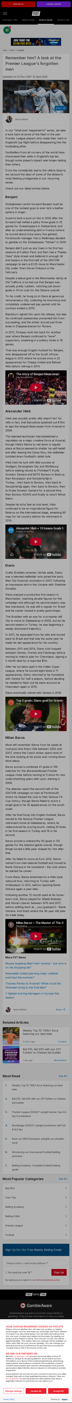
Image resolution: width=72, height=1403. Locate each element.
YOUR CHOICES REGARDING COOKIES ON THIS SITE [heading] (34, 1326)
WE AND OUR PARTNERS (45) (22, 1353)
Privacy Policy (9, 1399)
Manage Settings (13, 1391)
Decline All (36, 1391)
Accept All (58, 1391)
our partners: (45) (21, 1356)
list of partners (12, 1378)
